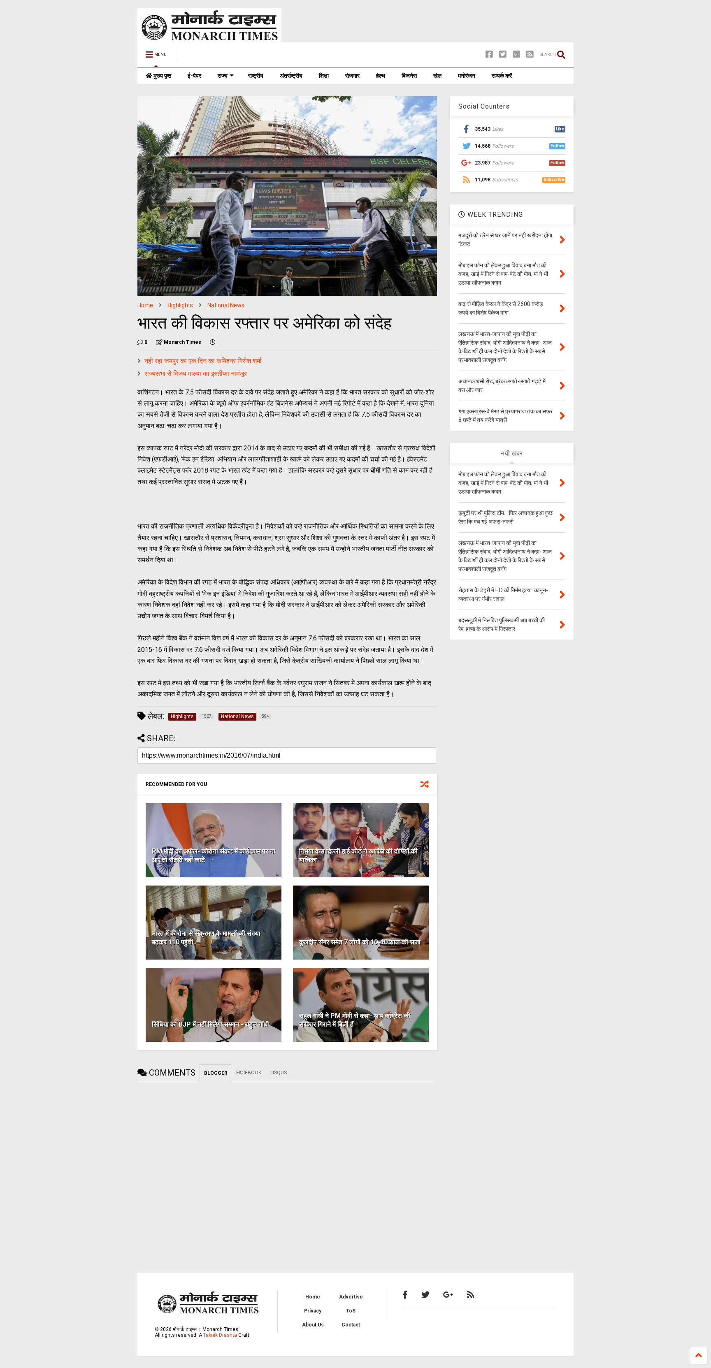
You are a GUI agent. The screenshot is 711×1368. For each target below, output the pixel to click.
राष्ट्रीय (255, 75)
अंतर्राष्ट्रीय (291, 75)
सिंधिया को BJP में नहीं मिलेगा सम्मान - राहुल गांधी (210, 1024)
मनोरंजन (466, 75)
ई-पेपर (194, 75)
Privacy (312, 1311)
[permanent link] (213, 342)
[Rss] (530, 54)
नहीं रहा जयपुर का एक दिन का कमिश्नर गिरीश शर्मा (203, 361)
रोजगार (352, 75)
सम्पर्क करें (502, 75)
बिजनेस (409, 75)
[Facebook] (489, 54)
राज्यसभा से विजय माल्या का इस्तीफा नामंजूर (195, 374)
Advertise (351, 1297)
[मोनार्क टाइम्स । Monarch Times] (224, 57)
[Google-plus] (516, 54)
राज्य (223, 75)
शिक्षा (324, 75)
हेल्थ (380, 75)
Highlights (180, 305)
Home (145, 305)
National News (225, 305)
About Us (313, 1325)
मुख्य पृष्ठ (161, 75)
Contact (351, 1325)
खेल (437, 75)
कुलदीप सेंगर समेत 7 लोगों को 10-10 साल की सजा (360, 942)
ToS (351, 1311)
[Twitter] (503, 54)
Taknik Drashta (220, 1335)
